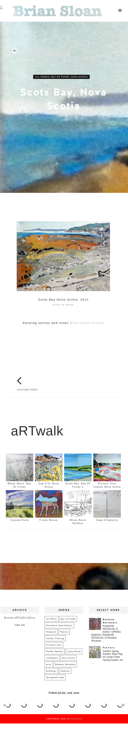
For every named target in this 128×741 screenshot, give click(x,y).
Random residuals (110, 621)
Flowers (64, 632)
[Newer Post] (16, 387)
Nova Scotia (79, 76)
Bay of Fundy (60, 76)
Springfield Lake (55, 677)
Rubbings (51, 671)
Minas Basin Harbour (78, 521)
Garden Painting (55, 638)
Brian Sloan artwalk (87, 323)
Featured (51, 632)
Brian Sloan (74, 718)
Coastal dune (19, 520)
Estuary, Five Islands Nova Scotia (107, 485)
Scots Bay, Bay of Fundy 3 (78, 485)
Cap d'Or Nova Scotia (48, 485)
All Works (42, 76)
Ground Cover (54, 645)
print (48, 664)
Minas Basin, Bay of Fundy (20, 485)
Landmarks (52, 658)
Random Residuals (65, 664)
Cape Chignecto (107, 520)
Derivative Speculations (59, 625)
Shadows (65, 671)
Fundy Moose (49, 520)
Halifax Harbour (54, 651)
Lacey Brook (74, 651)
